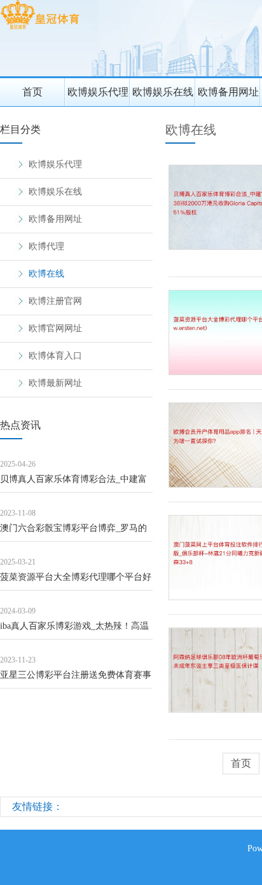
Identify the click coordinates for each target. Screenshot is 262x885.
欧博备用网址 (228, 91)
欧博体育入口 (55, 355)
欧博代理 (46, 246)
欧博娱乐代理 (97, 91)
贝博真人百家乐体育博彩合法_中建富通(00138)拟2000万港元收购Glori (73, 483)
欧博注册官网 (55, 301)
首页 (32, 91)
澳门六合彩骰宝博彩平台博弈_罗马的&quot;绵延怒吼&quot (73, 532)
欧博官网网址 (55, 328)
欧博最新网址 (55, 383)
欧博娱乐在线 (162, 91)
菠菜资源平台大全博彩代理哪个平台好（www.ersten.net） (75, 581)
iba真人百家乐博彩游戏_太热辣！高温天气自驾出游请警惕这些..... (74, 630)
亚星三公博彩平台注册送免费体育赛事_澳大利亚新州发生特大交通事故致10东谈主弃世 (75, 679)
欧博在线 (46, 273)
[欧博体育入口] (39, 29)
